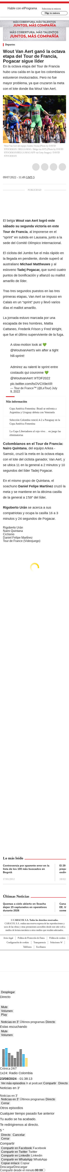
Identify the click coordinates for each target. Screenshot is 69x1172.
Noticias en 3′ (10, 1022)
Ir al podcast (34, 1083)
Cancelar (19, 1134)
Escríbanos (41, 947)
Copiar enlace (10, 1163)
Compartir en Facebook (16, 1148)
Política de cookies (57, 938)
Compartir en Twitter (14, 1151)
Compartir (49, 1083)
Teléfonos (27, 947)
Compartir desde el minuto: (21, 1170)
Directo (50, 1022)
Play (4, 1014)
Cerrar (5, 1103)
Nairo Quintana (13, 530)
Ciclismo (8, 534)
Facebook (36, 167)
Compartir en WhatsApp (16, 1159)
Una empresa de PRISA (34, 958)
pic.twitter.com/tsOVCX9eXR (31, 384)
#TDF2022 (42, 378)
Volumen (7, 1011)
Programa (30, 8)
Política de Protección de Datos (31, 938)
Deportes (10, 44)
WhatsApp (62, 167)
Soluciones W (56, 942)
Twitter (44, 167)
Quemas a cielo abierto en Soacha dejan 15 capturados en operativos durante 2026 (25, 907)
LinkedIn (53, 167)
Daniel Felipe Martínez (18, 537)
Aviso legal (8, 938)
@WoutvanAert (21, 350)
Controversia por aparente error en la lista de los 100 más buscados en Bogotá (26, 869)
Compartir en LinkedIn (15, 1155)
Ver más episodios (13, 1083)
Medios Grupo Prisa (35, 967)
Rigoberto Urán (13, 527)
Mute (4, 1007)
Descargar (7, 1166)
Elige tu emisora (52, 13)
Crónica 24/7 (8, 1068)
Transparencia (39, 942)
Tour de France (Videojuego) (21, 540)
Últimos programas (32, 1022)
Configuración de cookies (18, 942)
